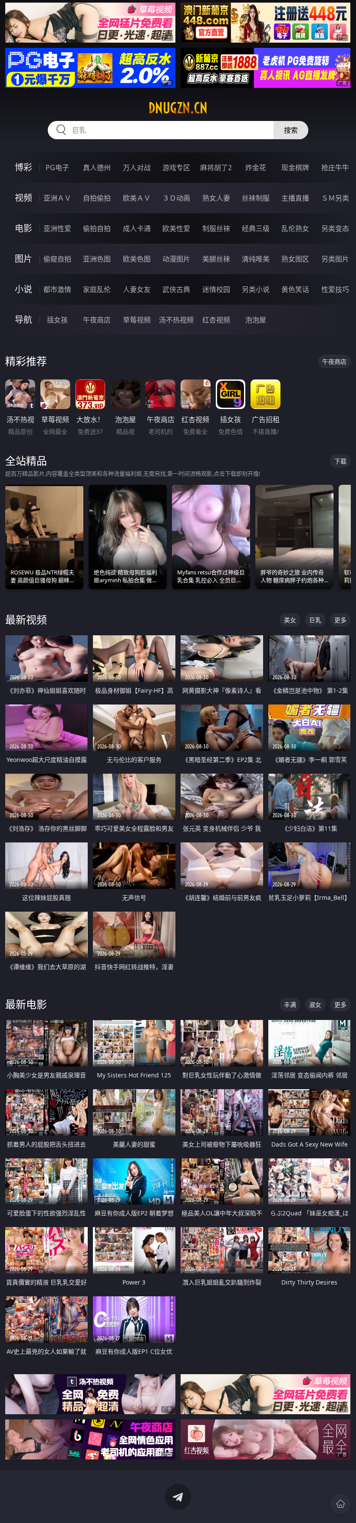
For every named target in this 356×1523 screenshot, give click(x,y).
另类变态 (335, 228)
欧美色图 (137, 259)
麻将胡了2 (216, 167)
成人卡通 (137, 228)
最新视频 (26, 619)
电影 (23, 228)
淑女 (315, 1004)
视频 (23, 198)
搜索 (291, 130)
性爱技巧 (335, 289)
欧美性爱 (176, 228)
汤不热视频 (176, 320)
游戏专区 (176, 167)
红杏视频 (216, 320)
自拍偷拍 (97, 198)
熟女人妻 (216, 198)
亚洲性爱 (57, 228)
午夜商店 (97, 320)
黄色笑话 (295, 289)
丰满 (290, 1004)
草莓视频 (137, 320)
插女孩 (57, 320)
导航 (23, 319)
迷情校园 (216, 289)
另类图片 (335, 259)
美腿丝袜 (216, 259)
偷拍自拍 (97, 228)
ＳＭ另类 (335, 198)
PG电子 (57, 167)
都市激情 (57, 289)
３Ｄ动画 (176, 198)
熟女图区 (295, 259)
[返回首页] (340, 1503)
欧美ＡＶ (137, 198)
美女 (290, 620)
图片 (23, 259)
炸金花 (255, 167)
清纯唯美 (256, 259)
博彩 (23, 167)
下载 (340, 461)
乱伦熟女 (295, 228)
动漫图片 (176, 259)
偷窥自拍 (57, 259)
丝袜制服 (256, 198)
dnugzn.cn (178, 108)
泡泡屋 (255, 320)
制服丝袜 (216, 228)
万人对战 (137, 167)
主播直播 (295, 198)
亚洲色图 (97, 259)
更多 (340, 620)
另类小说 (256, 289)
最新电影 (26, 1004)
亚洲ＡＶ (57, 198)
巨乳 (315, 620)
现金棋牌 (295, 167)
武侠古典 (176, 289)
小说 (23, 289)
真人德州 (97, 167)
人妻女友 (137, 289)
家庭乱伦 (97, 289)
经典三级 (256, 228)
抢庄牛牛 (335, 167)
